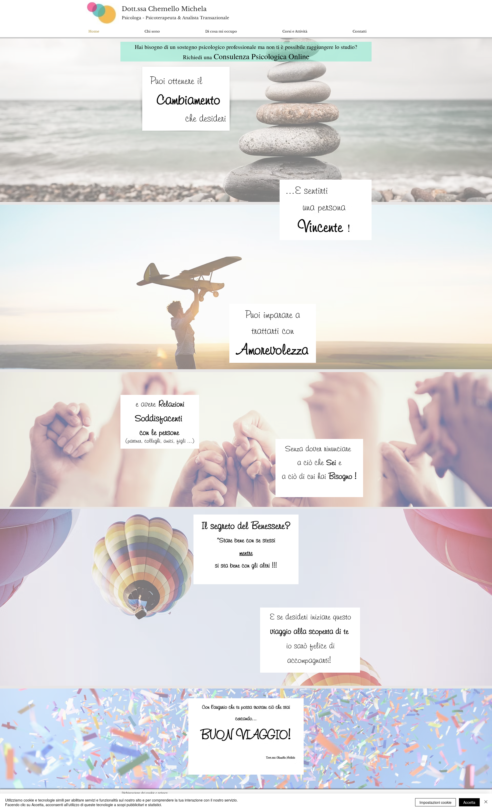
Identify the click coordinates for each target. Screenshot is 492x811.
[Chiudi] (486, 802)
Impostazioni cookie (435, 802)
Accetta (469, 802)
